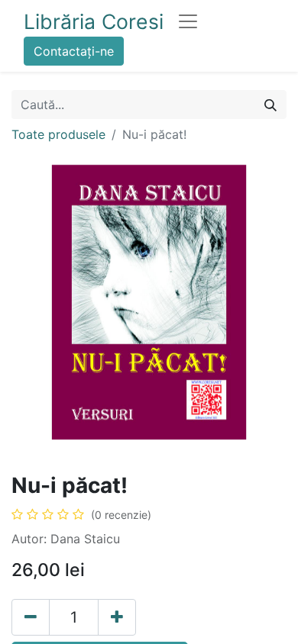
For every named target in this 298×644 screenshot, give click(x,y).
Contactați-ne (74, 51)
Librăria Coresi (94, 21)
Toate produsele (58, 134)
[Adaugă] (117, 617)
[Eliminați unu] (30, 617)
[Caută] (270, 104)
